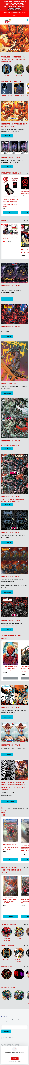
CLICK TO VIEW (7, 135)
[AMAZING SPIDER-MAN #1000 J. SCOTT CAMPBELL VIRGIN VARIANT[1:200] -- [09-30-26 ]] (10, 653)
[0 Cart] (26, 21)
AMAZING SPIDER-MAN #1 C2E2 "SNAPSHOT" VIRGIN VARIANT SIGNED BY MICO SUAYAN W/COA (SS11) (10, 900)
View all (26, 173)
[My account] (23, 20)
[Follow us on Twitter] (5, 1045)
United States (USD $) (6, 1037)
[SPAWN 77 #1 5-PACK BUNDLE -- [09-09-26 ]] (10, 229)
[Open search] (21, 20)
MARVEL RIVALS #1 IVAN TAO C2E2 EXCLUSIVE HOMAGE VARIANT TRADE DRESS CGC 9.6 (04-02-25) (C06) (10, 847)
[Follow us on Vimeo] (18, 1045)
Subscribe (6, 1031)
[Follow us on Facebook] (2, 1045)
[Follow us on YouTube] (13, 1045)
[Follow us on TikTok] (16, 1045)
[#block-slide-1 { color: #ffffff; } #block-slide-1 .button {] (14, 38)
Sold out (10, 678)
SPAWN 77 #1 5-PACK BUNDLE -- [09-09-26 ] (10, 237)
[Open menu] (2, 20)
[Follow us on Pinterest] (10, 1045)
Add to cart (10, 212)
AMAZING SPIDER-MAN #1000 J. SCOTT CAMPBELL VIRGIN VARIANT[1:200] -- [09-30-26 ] (10, 668)
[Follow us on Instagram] (8, 1045)
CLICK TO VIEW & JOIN (9, 801)
